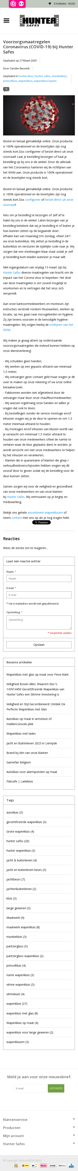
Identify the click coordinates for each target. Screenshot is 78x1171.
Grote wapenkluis (20, 831)
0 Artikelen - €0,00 (64, 3)
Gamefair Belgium (18, 762)
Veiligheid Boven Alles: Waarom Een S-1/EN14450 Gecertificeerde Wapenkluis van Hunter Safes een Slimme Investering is (35, 689)
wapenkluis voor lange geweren (29, 1032)
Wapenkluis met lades (21, 733)
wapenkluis (26, 81)
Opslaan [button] (39, 645)
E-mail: (11, 588)
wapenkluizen (17, 1042)
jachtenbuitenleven (21, 889)
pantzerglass (17, 946)
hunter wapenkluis (20, 850)
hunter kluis (26, 76)
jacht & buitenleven (21, 860)
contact (17, 518)
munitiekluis (59, 76)
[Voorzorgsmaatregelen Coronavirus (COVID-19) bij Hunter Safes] (39, 117)
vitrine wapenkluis (20, 984)
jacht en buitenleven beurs (26, 870)
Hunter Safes (12, 272)
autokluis (14, 812)
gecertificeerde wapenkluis (26, 822)
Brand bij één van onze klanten (27, 753)
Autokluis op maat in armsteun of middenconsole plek (29, 721)
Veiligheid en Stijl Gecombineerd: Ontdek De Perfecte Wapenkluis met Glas (35, 706)
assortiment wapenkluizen (45, 512)
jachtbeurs (15, 879)
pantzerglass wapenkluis (24, 956)
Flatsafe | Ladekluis (19, 781)
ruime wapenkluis (20, 975)
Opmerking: (14, 612)
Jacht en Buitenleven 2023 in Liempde (31, 743)
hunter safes (43, 76)
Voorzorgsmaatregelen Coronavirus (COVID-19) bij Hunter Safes (38, 47)
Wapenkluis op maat (22, 1023)
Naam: (11, 571)
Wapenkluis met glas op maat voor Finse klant (37, 674)
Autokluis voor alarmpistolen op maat (31, 772)
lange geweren (18, 908)
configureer (33, 200)
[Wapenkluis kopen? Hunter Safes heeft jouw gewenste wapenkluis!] (45, 20)
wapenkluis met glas (22, 1013)
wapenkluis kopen (45, 81)
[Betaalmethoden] (15, 1165)
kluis (11, 898)
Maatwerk (15, 918)
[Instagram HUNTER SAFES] (46, 1101)
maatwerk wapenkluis (23, 927)
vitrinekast (15, 994)
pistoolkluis (10, 81)
